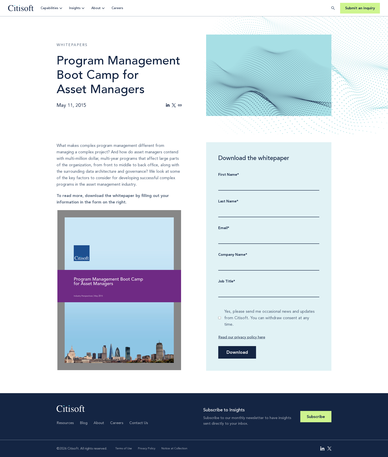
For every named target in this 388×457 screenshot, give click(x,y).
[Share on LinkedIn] (168, 105)
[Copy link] (180, 105)
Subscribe (316, 416)
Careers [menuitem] (116, 423)
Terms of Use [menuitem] (123, 448)
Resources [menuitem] (65, 423)
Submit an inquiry (360, 8)
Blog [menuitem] (84, 423)
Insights (74, 8)
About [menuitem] (99, 423)
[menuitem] (322, 448)
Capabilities (49, 8)
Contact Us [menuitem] (138, 423)
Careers (117, 8)
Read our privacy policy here (241, 337)
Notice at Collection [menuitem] (174, 448)
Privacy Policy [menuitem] (146, 448)
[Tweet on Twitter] (174, 105)
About (96, 8)
